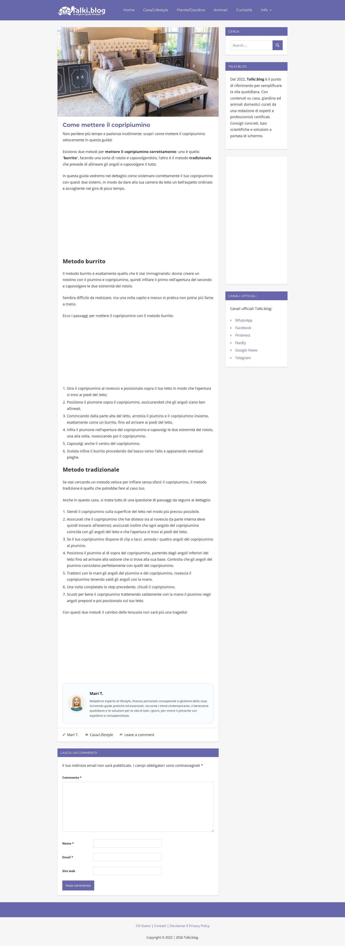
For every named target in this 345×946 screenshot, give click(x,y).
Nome (68, 843)
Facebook (243, 327)
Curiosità (244, 10)
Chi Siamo (143, 926)
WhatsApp (243, 320)
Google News (246, 350)
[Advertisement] (138, 225)
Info (264, 10)
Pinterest (242, 335)
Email (67, 857)
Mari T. (73, 734)
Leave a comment (139, 734)
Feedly (240, 342)
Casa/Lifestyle (155, 10)
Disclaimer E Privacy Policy (189, 926)
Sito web (68, 871)
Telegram (243, 357)
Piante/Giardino (191, 10)
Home (129, 10)
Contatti (160, 926)
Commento (71, 777)
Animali (221, 10)
